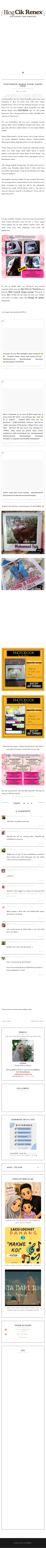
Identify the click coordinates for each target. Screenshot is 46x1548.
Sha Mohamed (13, 831)
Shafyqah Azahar (15, 816)
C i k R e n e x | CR (20, 366)
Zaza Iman (23, 1337)
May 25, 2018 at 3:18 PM (27, 942)
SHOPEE (13, 1155)
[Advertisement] (23, 44)
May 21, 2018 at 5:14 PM (26, 924)
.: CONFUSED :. (22, 1331)
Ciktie (10, 849)
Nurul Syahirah (14, 957)
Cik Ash (10, 906)
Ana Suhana (12, 942)
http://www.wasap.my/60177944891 (23, 796)
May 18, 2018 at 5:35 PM (22, 849)
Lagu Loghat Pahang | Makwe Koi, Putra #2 (23, 1265)
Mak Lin (10, 886)
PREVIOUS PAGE (37, 1021)
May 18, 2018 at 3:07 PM (29, 831)
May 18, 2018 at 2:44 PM (33, 816)
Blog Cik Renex (22, 1334)
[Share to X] (24, 803)
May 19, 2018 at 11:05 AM (24, 886)
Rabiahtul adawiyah (16, 869)
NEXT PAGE (6, 1021)
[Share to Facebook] (28, 803)
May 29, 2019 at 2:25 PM (31, 957)
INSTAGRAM (31, 1155)
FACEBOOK (22, 1155)
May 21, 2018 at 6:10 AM (23, 906)
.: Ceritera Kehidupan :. (22, 1329)
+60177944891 (31, 1153)
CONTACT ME (28, 1076)
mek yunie (11, 924)
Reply (41, 826)
